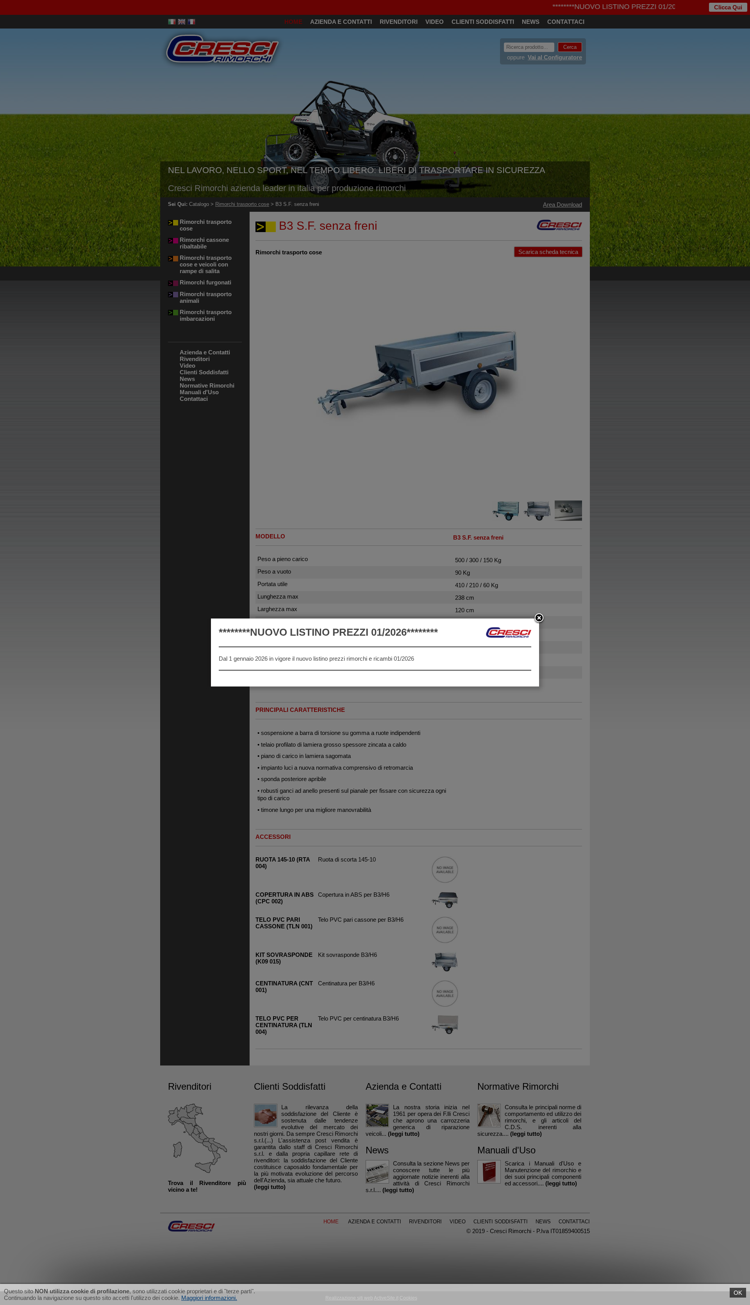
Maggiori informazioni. (209, 1297)
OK (738, 1292)
